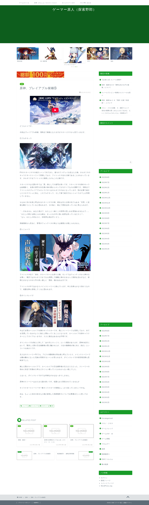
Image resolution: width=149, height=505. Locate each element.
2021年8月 (105, 218)
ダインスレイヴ (34, 406)
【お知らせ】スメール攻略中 (111, 80)
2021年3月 (105, 244)
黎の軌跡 (105, 464)
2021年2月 (105, 249)
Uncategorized (107, 418)
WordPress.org (106, 486)
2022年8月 (105, 177)
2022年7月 (105, 182)
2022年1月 (105, 192)
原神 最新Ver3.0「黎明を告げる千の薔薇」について (115, 86)
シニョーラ (24, 406)
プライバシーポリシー (24, 502)
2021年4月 (105, 239)
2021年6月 (105, 228)
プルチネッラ (44, 406)
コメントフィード (107, 483)
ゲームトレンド (107, 428)
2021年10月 (106, 208)
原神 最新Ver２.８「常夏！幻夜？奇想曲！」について (115, 102)
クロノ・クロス (107, 423)
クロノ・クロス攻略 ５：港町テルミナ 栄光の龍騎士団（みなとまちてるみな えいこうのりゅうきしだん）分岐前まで (116, 110)
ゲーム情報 (106, 439)
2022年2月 (105, 187)
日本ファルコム (107, 459)
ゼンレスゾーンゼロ (68, 3)
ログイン (104, 478)
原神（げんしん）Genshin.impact (45, 3)
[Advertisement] (74, 29)
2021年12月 (106, 198)
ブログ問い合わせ (85, 3)
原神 (22, 84)
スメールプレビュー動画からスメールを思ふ (116, 94)
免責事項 (36, 502)
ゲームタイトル (24, 3)
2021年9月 (105, 213)
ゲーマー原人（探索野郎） (74, 9)
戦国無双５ (106, 454)
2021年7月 (105, 223)
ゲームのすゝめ (107, 434)
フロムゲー (106, 444)
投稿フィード (106, 480)
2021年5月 (105, 233)
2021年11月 (106, 203)
